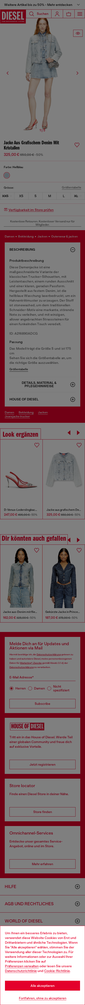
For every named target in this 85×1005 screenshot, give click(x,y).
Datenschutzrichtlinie (21, 971)
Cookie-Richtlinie (57, 971)
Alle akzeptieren (42, 986)
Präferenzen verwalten (22, 966)
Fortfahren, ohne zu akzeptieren (42, 998)
